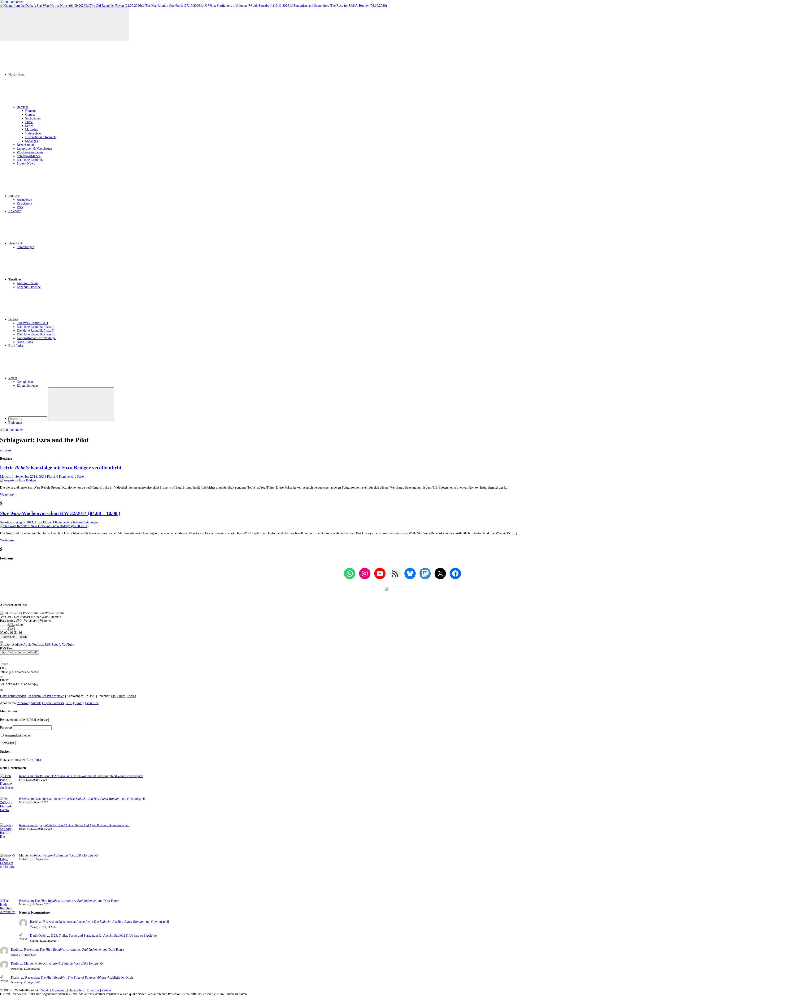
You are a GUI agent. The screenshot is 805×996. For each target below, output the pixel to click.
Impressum (59, 990)
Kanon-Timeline (27, 283)
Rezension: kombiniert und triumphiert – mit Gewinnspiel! (81, 776)
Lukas (121, 696)
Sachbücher (33, 118)
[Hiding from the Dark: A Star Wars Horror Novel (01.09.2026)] (43, 5)
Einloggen (15, 422)
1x (11, 628)
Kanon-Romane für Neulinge (36, 338)
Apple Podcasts (34, 644)
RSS (20, 207)
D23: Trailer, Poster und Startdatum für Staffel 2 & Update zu (104, 935)
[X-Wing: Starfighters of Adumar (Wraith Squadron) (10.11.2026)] (245, 5)
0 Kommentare (66, 476)
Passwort (6, 727)
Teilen (23, 636)
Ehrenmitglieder (27, 385)
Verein (12, 378)
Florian (51, 476)
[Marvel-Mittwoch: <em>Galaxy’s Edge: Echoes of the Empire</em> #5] (8, 876)
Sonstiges (31, 141)
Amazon (6, 644)
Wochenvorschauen (30, 152)
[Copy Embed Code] (1, 690)
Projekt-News (26, 163)
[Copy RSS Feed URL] (1, 657)
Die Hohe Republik (30, 160)
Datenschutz (77, 990)
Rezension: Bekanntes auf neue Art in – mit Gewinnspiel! (82, 798)
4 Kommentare (62, 522)
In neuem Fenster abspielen (46, 696)
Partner (106, 990)
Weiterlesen (7, 494)
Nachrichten (16, 74)
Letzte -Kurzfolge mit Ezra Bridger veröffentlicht (60, 467)
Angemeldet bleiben (17, 735)
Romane (30, 110)
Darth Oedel (38, 935)
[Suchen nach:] (28, 418)
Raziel (34, 921)
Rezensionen (25, 144)
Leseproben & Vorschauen (34, 148)
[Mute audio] (1, 629)
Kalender (14, 211)
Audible (17, 644)
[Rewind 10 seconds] (6, 629)
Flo (113, 696)
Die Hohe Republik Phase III (36, 334)
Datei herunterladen (13, 696)
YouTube (68, 644)
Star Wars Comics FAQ (32, 323)
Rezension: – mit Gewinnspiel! (74, 825)
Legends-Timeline (29, 287)
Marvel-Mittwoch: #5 (58, 855)
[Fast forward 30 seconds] (17, 629)
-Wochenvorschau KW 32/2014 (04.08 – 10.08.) (60, 513)
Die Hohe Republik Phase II (35, 330)
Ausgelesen (24, 199)
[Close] (1, 642)
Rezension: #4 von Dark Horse (69, 900)
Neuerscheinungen (85, 522)
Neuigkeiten (25, 381)
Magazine (31, 129)
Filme (29, 122)
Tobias (131, 696)
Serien (29, 126)
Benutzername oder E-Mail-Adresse (24, 719)
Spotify (57, 644)
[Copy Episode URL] (1, 677)
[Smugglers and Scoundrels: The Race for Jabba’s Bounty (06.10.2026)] (338, 5)
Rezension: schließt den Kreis (79, 977)
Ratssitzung (24, 203)
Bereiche (23, 107)
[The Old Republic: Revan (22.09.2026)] (114, 5)
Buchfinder (15, 345)
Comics (30, 114)
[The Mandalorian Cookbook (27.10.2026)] (171, 5)
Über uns (93, 990)
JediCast (13, 196)
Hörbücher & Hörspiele (40, 137)
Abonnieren (8, 636)
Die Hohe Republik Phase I (35, 327)
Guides (13, 319)
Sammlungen (25, 247)
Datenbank (15, 243)
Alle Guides (25, 342)
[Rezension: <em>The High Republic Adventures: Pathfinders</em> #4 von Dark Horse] (8, 916)
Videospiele (33, 133)
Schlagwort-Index (28, 156)
